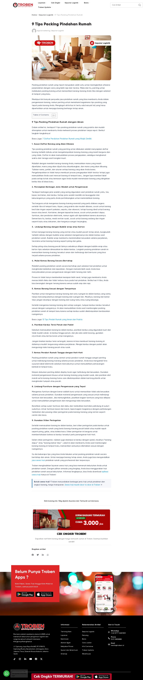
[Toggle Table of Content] (52, 115)
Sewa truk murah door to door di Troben (82, 485)
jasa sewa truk (38, 460)
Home (34, 15)
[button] (32, 554)
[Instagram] (20, 659)
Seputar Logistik (46, 15)
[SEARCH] (139, 5)
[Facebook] (36, 659)
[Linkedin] (25, 659)
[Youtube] (30, 659)
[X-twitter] (41, 659)
